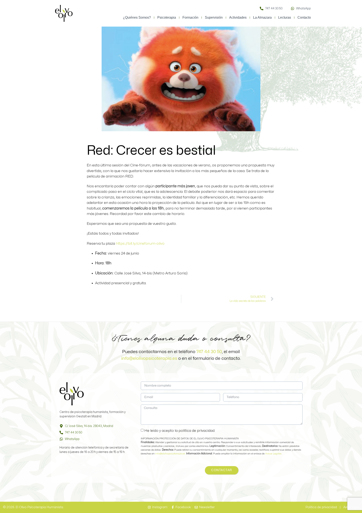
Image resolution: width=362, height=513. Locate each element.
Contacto (304, 17)
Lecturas (284, 17)
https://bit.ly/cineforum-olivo (140, 243)
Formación (190, 17)
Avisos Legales (273, 453)
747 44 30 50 (209, 352)
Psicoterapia (166, 17)
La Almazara (262, 17)
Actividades (238, 17)
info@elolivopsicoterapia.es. (170, 453)
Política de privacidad (321, 507)
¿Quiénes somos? (137, 17)
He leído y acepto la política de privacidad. (179, 430)
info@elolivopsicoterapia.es (149, 358)
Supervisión (214, 17)
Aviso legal (351, 507)
